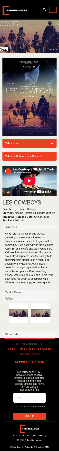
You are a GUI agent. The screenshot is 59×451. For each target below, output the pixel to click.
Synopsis (11, 227)
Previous (6, 313)
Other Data (12, 334)
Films (22, 348)
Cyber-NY (29, 447)
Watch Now (11, 143)
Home (11, 348)
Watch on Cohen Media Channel (23, 156)
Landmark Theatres (29, 354)
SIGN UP (29, 416)
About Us (33, 348)
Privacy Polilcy (39, 435)
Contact (46, 348)
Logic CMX (44, 447)
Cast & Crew (13, 292)
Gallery (9, 298)
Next (53, 313)
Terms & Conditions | (23, 435)
